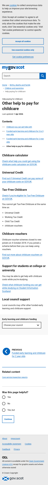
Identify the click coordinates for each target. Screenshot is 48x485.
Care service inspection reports (14, 377)
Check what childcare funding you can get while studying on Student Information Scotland (21, 288)
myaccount (15, 438)
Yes (9, 397)
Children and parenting (14, 88)
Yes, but (11, 410)
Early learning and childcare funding (19, 319)
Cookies (28, 444)
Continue (8, 419)
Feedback (6, 449)
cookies (13, 5)
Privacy (17, 449)
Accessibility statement (11, 444)
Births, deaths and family (20, 85)
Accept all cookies (23, 41)
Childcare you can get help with (19, 127)
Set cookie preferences (23, 57)
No (8, 403)
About (4, 438)
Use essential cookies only (23, 50)
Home (4, 85)
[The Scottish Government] (12, 479)
